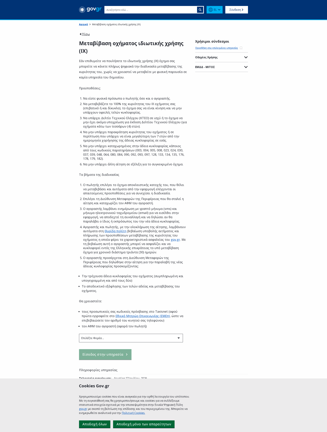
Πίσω (86, 34)
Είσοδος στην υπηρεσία (102, 354)
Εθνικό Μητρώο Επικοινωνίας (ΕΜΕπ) (142, 316)
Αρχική (83, 24)
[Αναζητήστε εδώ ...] (200, 10)
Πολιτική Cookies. (133, 413)
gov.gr (83, 409)
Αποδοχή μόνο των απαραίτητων (143, 424)
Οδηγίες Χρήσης (206, 57)
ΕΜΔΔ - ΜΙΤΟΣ (205, 67)
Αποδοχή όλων (94, 424)
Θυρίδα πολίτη (115, 231)
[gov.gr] (90, 9)
